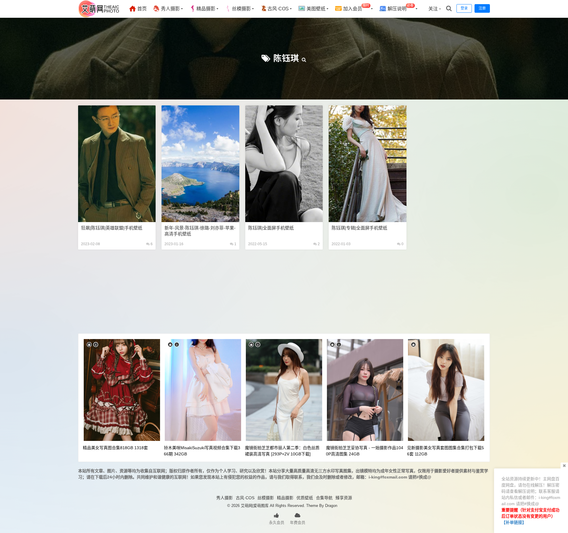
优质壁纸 (304, 497)
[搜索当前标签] (304, 58)
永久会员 (276, 522)
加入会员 (355, 7)
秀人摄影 (170, 8)
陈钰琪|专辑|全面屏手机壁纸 (359, 227)
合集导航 (324, 497)
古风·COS (278, 8)
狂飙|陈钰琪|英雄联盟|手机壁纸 (111, 227)
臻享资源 (343, 497)
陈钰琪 (286, 58)
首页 (141, 8)
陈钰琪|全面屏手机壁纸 (271, 227)
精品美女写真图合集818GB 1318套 (115, 447)
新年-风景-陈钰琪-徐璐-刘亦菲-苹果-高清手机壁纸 (199, 230)
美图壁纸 (315, 8)
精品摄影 (205, 8)
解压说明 (400, 7)
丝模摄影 (241, 8)
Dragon (331, 505)
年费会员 (297, 522)
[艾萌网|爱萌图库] (99, 16)
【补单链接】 (513, 522)
